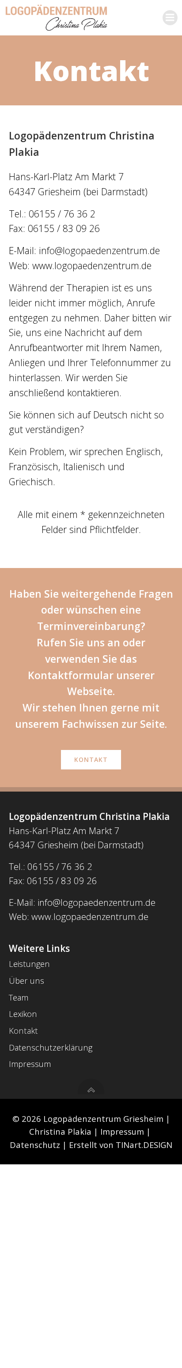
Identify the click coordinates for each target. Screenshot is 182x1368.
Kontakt (23, 1030)
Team (18, 997)
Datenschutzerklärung (50, 1047)
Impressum (30, 1063)
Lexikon (23, 1013)
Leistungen (29, 963)
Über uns (26, 980)
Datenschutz (35, 1144)
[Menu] (170, 17)
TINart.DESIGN (144, 1144)
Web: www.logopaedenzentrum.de (78, 916)
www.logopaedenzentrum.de (92, 265)
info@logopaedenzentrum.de (99, 250)
